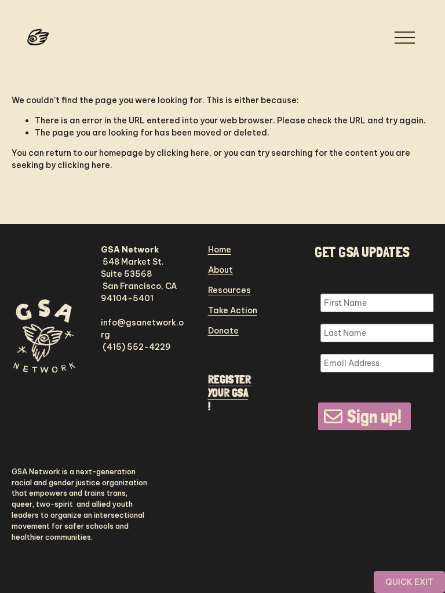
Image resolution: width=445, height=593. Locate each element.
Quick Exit (409, 582)
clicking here (182, 153)
